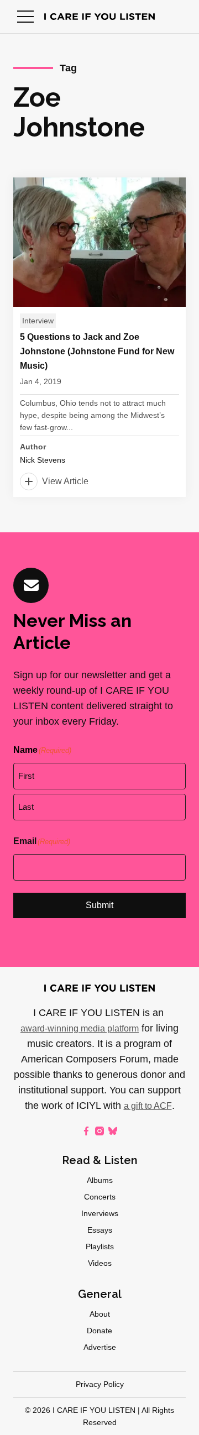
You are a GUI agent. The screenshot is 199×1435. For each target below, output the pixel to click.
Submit (99, 905)
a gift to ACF (148, 1106)
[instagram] (99, 1131)
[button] (25, 16)
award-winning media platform (79, 1028)
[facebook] (86, 1131)
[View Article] (99, 337)
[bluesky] (112, 1131)
